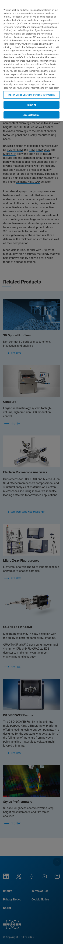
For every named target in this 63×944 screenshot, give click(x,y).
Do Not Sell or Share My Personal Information (31, 95)
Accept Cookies (31, 115)
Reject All (31, 105)
